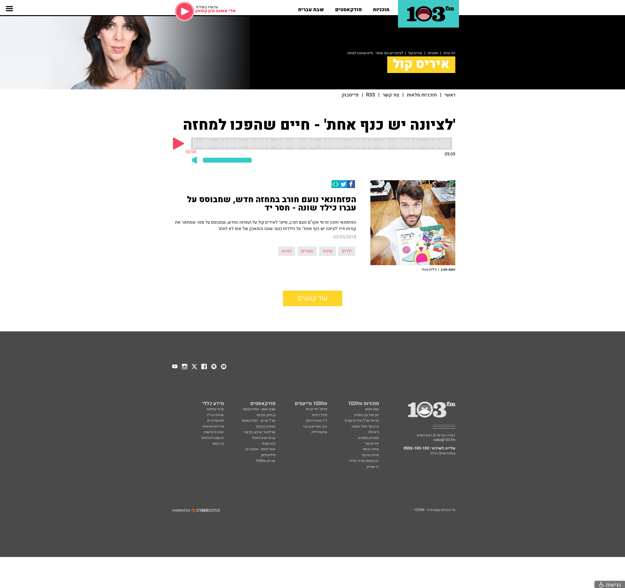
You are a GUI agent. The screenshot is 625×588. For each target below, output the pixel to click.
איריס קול (415, 53)
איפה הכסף (371, 449)
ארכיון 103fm (265, 461)
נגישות (612, 584)
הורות (287, 251)
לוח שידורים (215, 420)
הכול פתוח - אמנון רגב (260, 449)
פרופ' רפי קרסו (316, 409)
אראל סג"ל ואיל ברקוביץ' (361, 420)
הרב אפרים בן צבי (315, 426)
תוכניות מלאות (422, 95)
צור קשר (391, 95)
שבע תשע (372, 409)
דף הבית (449, 53)
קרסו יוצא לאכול (263, 438)
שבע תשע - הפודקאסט (259, 409)
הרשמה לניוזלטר (212, 438)
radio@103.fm (444, 440)
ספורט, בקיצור (265, 426)
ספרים (307, 251)
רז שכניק (372, 467)
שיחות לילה (319, 432)
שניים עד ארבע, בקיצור (259, 432)
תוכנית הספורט (368, 438)
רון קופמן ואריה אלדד (363, 461)
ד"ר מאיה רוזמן (316, 420)
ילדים (347, 251)
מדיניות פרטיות (213, 426)
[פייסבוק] (351, 184)
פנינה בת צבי (370, 455)
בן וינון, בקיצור (265, 415)
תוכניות (433, 53)
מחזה (327, 251)
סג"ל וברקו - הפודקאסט (258, 420)
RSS (370, 95)
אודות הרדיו (215, 415)
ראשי (449, 95)
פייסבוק (350, 95)
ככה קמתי (268, 443)
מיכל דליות (319, 415)
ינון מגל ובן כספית (366, 415)
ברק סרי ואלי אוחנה (365, 426)
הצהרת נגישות (214, 432)
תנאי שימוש (215, 409)
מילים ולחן (268, 455)
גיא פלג (373, 432)
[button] (381, 8)
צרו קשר (218, 443)
